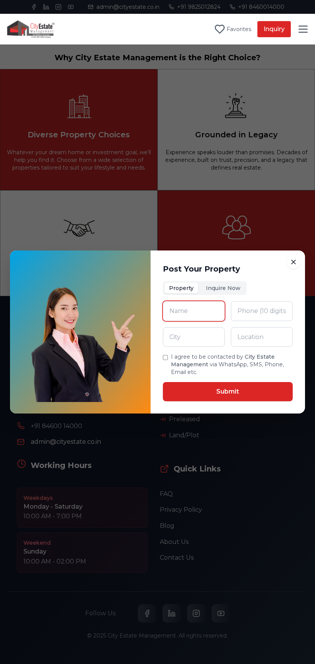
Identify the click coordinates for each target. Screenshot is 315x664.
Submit (227, 391)
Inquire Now (223, 288)
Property (181, 288)
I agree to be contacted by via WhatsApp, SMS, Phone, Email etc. (227, 364)
